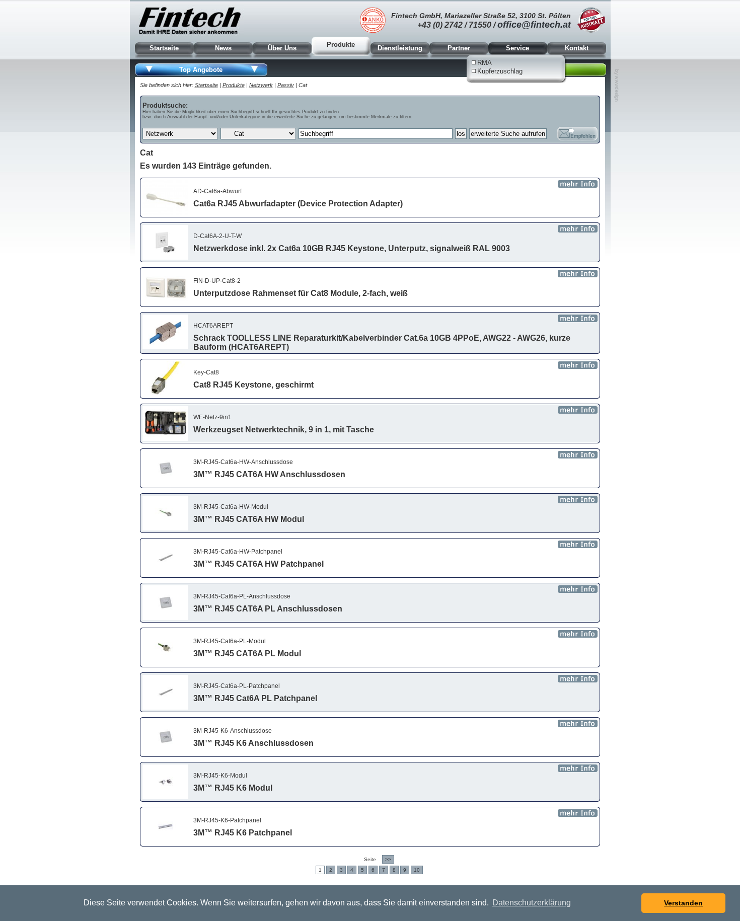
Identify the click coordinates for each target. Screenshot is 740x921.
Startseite (164, 48)
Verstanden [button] (683, 903)
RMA (484, 62)
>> (388, 859)
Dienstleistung (400, 48)
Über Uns (282, 48)
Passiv (285, 85)
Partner (459, 48)
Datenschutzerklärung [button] (531, 902)
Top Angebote (201, 69)
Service (517, 48)
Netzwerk (261, 85)
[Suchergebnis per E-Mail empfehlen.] (577, 133)
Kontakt (576, 48)
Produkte (341, 44)
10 (417, 870)
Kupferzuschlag (500, 71)
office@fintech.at (534, 25)
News (223, 48)
